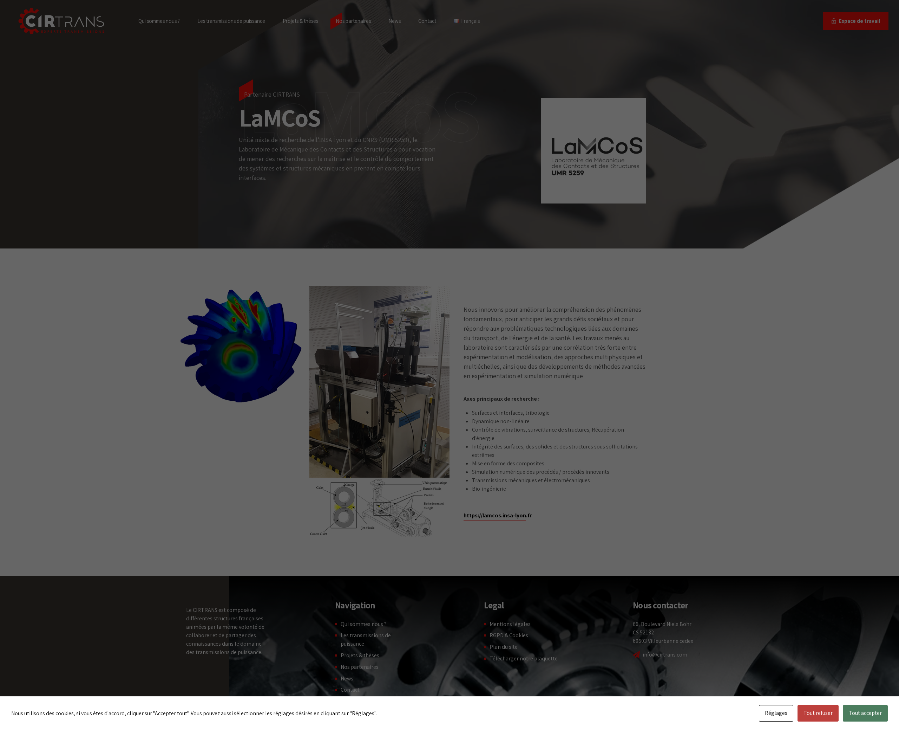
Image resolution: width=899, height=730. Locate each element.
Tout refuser (818, 713)
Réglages (776, 713)
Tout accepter (865, 713)
